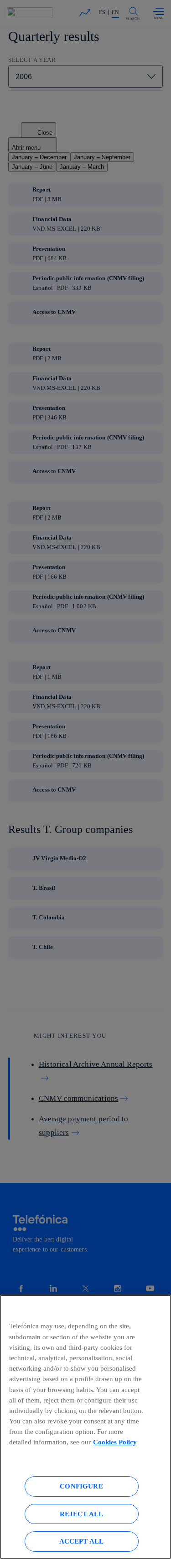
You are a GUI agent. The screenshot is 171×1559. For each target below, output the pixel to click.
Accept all (81, 1541)
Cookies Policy (115, 1442)
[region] (85, 1427)
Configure (81, 1486)
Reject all (82, 1514)
